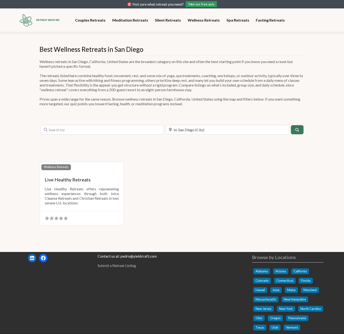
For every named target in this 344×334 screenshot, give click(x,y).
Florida (306, 280)
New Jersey (263, 309)
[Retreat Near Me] (41, 19)
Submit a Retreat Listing (117, 265)
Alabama (262, 271)
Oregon (275, 318)
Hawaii (260, 290)
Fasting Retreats (270, 20)
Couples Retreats (90, 20)
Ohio (259, 318)
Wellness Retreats (204, 20)
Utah (275, 327)
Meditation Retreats (130, 20)
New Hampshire (295, 299)
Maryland (310, 290)
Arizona (280, 271)
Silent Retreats (168, 20)
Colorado (262, 280)
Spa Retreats (238, 20)
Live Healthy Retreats (68, 179)
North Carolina (310, 309)
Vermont (292, 327)
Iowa (276, 290)
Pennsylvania (297, 318)
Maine (291, 290)
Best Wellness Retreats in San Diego (91, 49)
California (300, 271)
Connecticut (284, 280)
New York (286, 309)
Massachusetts (266, 299)
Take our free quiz (201, 4)
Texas (260, 327)
